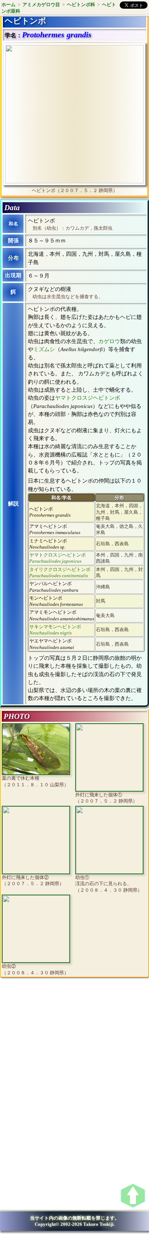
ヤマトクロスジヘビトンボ (87, 398)
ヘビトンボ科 (81, 4)
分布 (13, 258)
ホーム (8, 4)
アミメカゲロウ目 (41, 4)
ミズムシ (44, 349)
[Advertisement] (63, 1043)
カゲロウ (109, 341)
